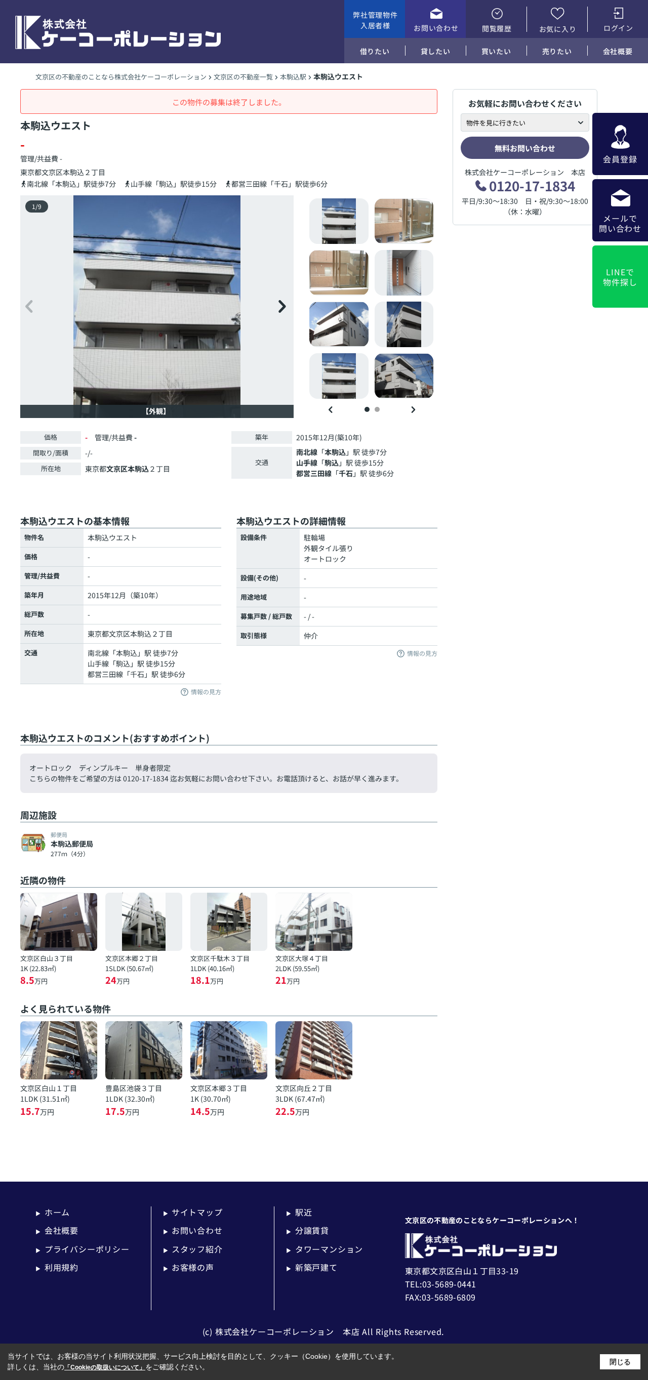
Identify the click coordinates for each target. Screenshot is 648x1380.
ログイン (618, 28)
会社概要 (618, 51)
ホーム (52, 1212)
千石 (346, 473)
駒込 (332, 462)
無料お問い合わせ (525, 148)
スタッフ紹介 (193, 1249)
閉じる (620, 1362)
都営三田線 (314, 473)
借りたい (375, 51)
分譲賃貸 (307, 1230)
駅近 (299, 1212)
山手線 (306, 462)
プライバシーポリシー (82, 1249)
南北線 (306, 452)
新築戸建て (312, 1267)
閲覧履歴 (497, 28)
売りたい (557, 51)
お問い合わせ (436, 28)
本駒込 (73, 172)
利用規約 (56, 1267)
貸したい (436, 51)
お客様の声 (188, 1267)
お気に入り (558, 29)
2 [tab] (377, 409)
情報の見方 (206, 692)
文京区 (52, 172)
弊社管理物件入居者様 (375, 20)
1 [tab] (367, 409)
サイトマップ (193, 1212)
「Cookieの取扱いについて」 (104, 1367)
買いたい (496, 51)
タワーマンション (324, 1249)
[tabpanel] (371, 298)
